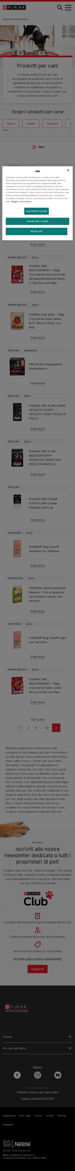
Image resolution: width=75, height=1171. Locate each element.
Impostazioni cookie (36, 211)
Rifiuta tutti (36, 231)
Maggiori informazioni (21, 201)
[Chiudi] (68, 170)
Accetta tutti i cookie (37, 221)
